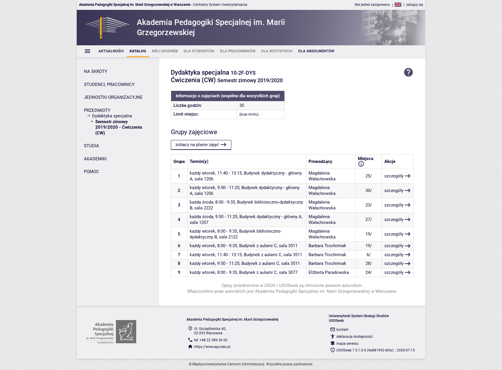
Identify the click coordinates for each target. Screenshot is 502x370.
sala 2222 (203, 208)
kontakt (342, 330)
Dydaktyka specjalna (112, 115)
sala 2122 (228, 237)
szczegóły (394, 176)
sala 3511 (288, 245)
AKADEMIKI (95, 158)
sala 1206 (204, 179)
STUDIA (91, 145)
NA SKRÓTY (95, 71)
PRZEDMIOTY (97, 110)
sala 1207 (199, 222)
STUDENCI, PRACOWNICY (109, 84)
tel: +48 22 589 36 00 (210, 340)
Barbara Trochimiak (327, 245)
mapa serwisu (347, 344)
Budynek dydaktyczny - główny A (270, 216)
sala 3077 (288, 272)
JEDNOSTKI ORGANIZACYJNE (113, 97)
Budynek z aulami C (258, 245)
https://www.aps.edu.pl (212, 347)
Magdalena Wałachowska (322, 176)
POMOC (91, 171)
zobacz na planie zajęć (197, 144)
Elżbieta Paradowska (329, 272)
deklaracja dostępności (354, 337)
